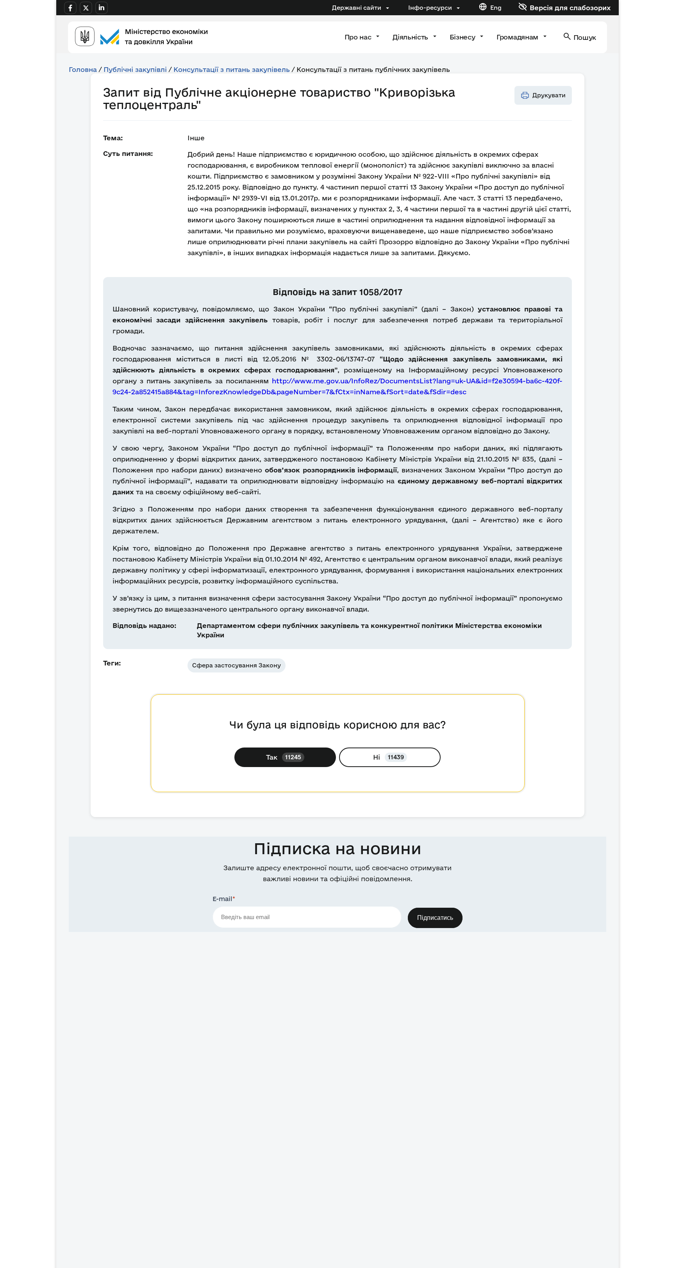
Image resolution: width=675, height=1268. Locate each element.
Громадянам (518, 37)
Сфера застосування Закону (236, 665)
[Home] (141, 37)
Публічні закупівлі (135, 69)
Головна (83, 69)
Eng (496, 7)
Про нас (359, 37)
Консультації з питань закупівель (231, 69)
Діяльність (411, 37)
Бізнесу (463, 37)
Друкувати (549, 95)
